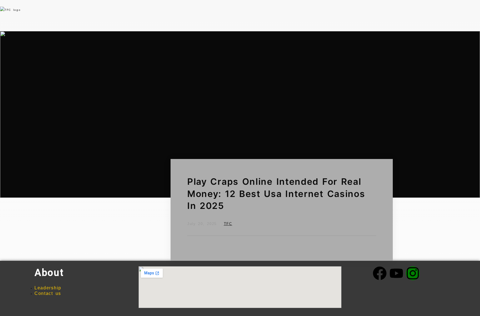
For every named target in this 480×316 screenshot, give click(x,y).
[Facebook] (380, 273)
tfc (228, 224)
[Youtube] (396, 273)
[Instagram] (413, 273)
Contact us (47, 293)
